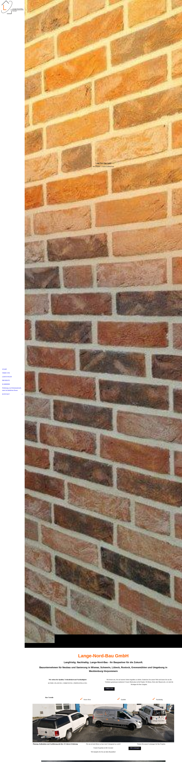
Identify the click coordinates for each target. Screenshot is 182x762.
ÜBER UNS (6, 373)
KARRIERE (6, 384)
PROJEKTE (6, 380)
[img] (103, 324)
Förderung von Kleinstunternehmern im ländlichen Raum (11, 389)
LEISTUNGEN (7, 377)
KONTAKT (6, 394)
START (4, 369)
